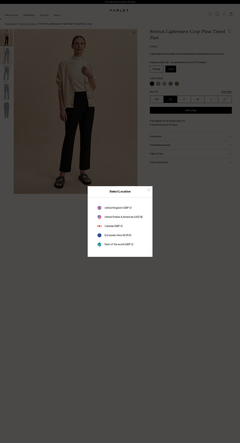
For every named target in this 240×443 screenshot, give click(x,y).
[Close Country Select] (148, 190)
